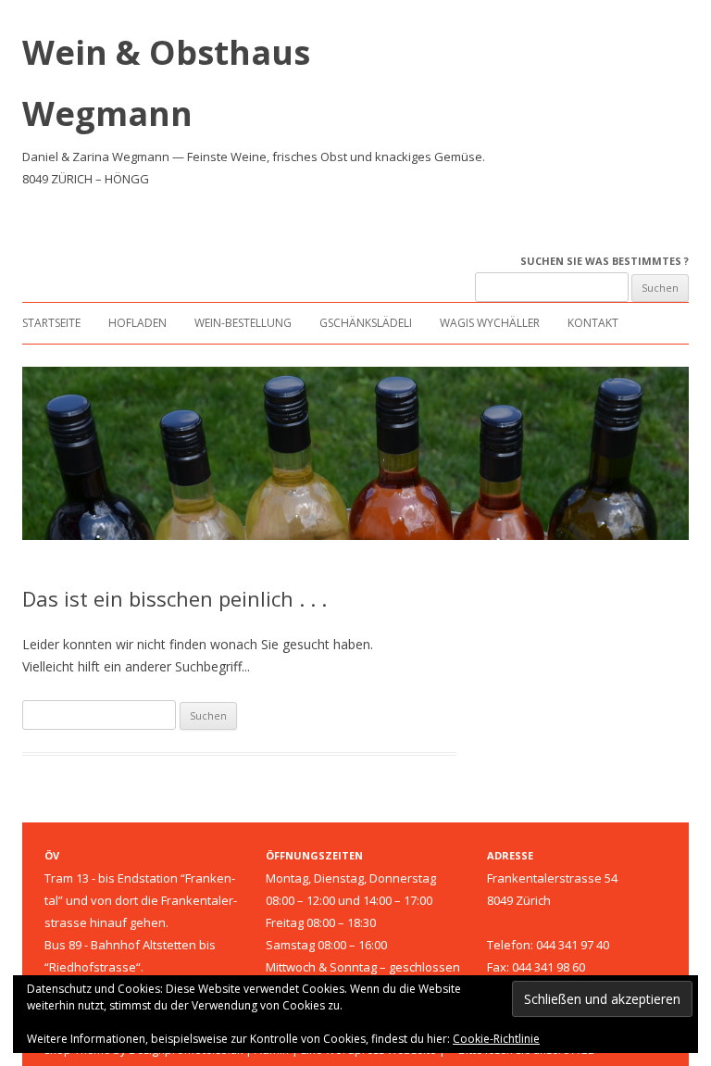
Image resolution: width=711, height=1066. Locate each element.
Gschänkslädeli (365, 323)
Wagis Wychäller (490, 323)
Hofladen (137, 323)
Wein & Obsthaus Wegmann (166, 83)
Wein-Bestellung (243, 323)
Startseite (51, 323)
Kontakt (593, 323)
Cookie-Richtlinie (496, 1039)
